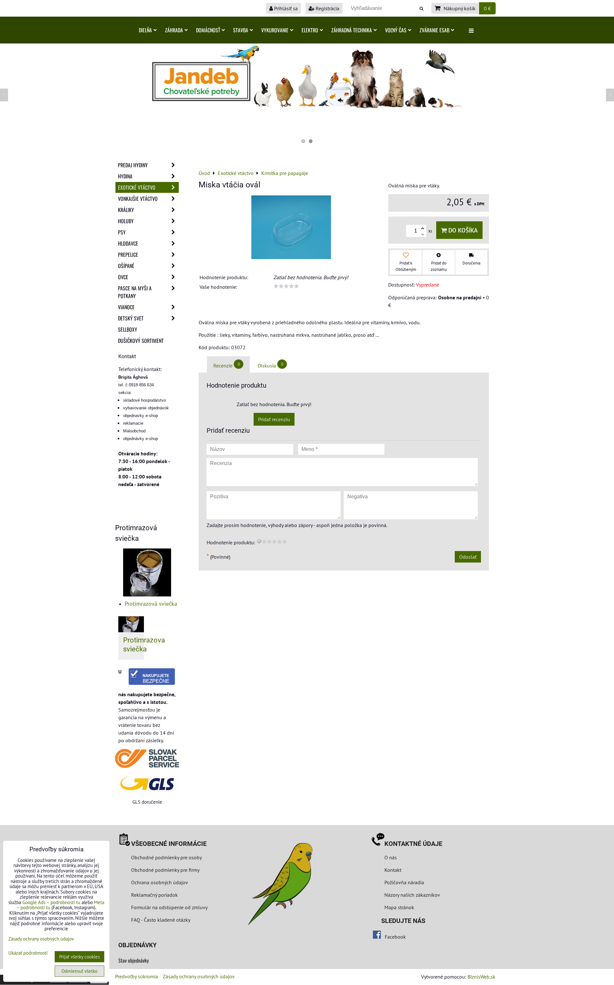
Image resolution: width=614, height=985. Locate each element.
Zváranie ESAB (434, 30)
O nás (390, 857)
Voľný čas (395, 30)
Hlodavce (128, 243)
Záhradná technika (351, 30)
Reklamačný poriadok (154, 895)
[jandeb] (307, 108)
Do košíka (462, 230)
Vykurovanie (274, 30)
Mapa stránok (399, 907)
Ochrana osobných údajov (159, 882)
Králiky (126, 210)
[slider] (286, 286)
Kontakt (392, 870)
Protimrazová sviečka (151, 603)
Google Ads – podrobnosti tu (51, 902)
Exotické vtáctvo (136, 187)
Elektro (310, 30)
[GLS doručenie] (147, 783)
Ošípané (126, 266)
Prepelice (128, 254)
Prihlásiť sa (285, 8)
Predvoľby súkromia (136, 976)
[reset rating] (259, 541)
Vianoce (126, 307)
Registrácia (326, 8)
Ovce (123, 277)
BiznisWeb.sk (481, 976)
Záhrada (174, 30)
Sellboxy (127, 329)
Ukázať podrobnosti (28, 953)
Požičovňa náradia (404, 882)
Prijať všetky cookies (79, 957)
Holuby (126, 221)
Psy (122, 232)
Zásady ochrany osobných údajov (199, 976)
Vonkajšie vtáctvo (138, 198)
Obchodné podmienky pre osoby (166, 857)
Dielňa (145, 30)
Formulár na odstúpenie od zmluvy (169, 907)
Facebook (395, 937)
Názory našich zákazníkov (412, 895)
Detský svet (131, 318)
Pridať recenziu (274, 419)
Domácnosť (208, 30)
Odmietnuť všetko (79, 971)
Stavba (240, 30)
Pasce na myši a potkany (135, 292)
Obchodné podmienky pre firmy (165, 870)
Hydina (125, 176)
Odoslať (467, 557)
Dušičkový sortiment (141, 340)
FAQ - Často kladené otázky (160, 920)
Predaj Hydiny (133, 165)
